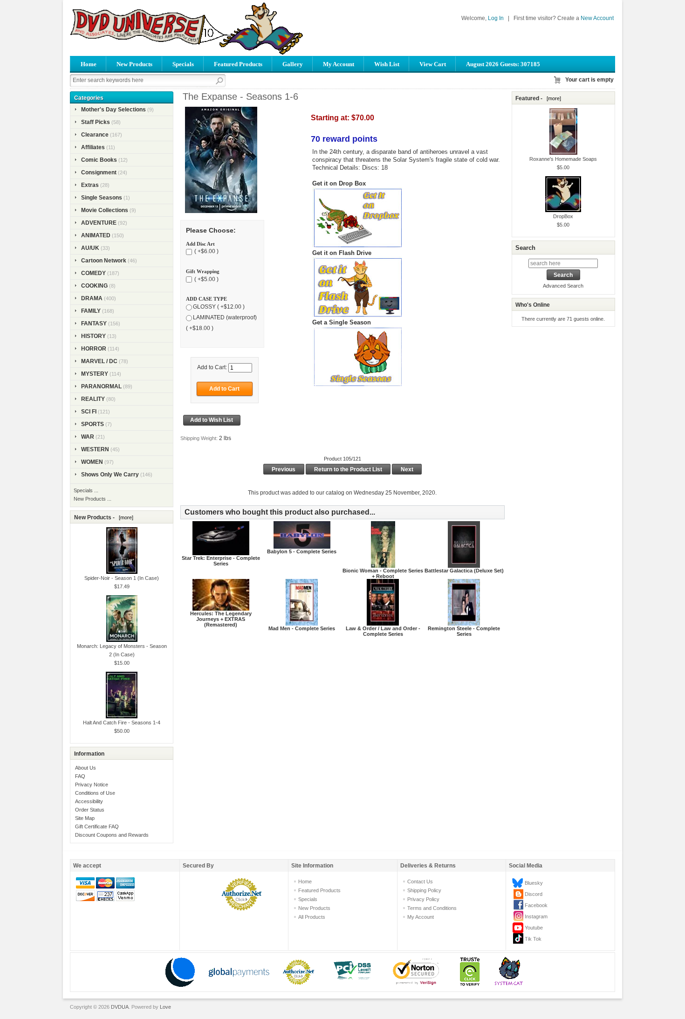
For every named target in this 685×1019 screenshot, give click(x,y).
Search (525, 247)
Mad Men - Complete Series (301, 628)
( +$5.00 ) (206, 279)
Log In (496, 18)
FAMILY (91, 311)
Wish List (386, 64)
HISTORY (93, 336)
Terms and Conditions (432, 908)
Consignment (98, 172)
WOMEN (92, 462)
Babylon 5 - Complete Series (301, 551)
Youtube (534, 927)
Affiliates (93, 147)
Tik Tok (533, 939)
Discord (533, 894)
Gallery (292, 64)
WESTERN (95, 449)
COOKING (94, 285)
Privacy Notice (91, 784)
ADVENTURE (98, 223)
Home (88, 64)
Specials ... (86, 490)
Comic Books (99, 160)
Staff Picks (95, 122)
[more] (124, 517)
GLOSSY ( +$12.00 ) (219, 306)
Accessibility (89, 801)
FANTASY (94, 323)
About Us (85, 768)
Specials (183, 64)
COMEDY (93, 273)
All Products (311, 917)
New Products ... (92, 499)
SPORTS (92, 424)
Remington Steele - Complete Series (464, 631)
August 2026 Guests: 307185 (503, 64)
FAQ (80, 776)
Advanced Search (563, 286)
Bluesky (534, 883)
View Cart (432, 64)
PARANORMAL (101, 386)
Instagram (536, 916)
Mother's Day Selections (113, 109)
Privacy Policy (423, 899)
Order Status (89, 809)
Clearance (95, 134)
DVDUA (120, 1007)
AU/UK (90, 248)
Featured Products (238, 64)
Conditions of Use (95, 793)
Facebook (536, 905)
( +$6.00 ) (206, 251)
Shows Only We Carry (110, 474)
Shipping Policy (424, 890)
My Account (338, 64)
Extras (90, 185)
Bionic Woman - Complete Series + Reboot (382, 573)
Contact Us (420, 881)
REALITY (93, 399)
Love (165, 1007)
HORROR (93, 348)
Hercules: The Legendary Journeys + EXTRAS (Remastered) (221, 619)
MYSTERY (94, 374)
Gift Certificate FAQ (97, 826)
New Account (597, 18)
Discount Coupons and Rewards (112, 835)
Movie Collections (104, 210)
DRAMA (92, 298)
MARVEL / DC (99, 361)
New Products (134, 64)
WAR (87, 437)
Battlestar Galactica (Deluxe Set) (464, 570)
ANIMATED (95, 235)
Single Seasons (101, 197)
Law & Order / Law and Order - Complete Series (383, 631)
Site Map (85, 818)
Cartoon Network (103, 260)
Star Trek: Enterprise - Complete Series (221, 560)
